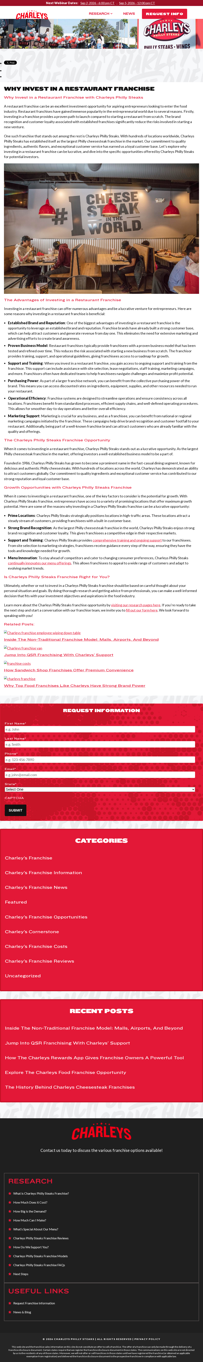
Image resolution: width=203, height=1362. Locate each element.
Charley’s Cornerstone (32, 931)
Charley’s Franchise (28, 857)
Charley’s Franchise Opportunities (46, 916)
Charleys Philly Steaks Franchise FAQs (39, 1265)
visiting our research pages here (135, 605)
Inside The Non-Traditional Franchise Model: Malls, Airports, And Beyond (94, 1028)
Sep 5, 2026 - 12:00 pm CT (137, 3)
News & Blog (22, 1312)
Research (99, 14)
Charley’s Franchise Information (43, 872)
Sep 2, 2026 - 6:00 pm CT (97, 3)
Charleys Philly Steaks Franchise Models (40, 1256)
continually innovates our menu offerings (39, 563)
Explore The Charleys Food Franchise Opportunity (65, 1072)
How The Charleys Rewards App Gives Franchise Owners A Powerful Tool (94, 1057)
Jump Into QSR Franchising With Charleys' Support (67, 1043)
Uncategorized (23, 975)
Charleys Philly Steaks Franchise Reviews (41, 1238)
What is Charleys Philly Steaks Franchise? (41, 1193)
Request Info (164, 14)
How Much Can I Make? (29, 1220)
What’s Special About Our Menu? (35, 1229)
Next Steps (20, 1274)
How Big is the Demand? (30, 1211)
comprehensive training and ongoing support (127, 540)
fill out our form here (142, 610)
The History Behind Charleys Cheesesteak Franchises (70, 1087)
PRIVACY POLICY (147, 1339)
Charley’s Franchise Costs (36, 946)
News (129, 14)
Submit (15, 810)
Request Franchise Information (34, 1303)
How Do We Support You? (31, 1247)
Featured (16, 902)
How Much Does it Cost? (30, 1202)
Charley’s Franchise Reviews (39, 961)
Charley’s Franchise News (36, 887)
